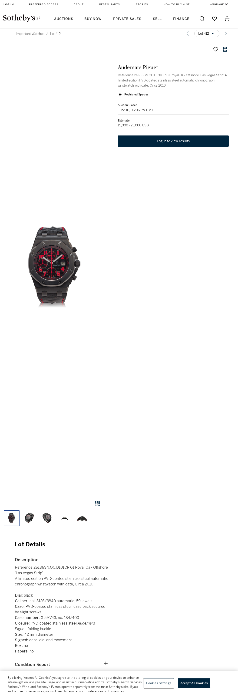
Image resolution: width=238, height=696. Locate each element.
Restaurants (109, 4)
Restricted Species (136, 94)
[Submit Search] (202, 18)
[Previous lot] (187, 33)
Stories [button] (142, 4)
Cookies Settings (158, 683)
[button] (54, 268)
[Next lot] (226, 33)
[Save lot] (215, 49)
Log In (8, 4)
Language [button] (216, 4)
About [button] (79, 4)
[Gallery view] (97, 503)
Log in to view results (173, 141)
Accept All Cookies (194, 683)
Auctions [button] (63, 19)
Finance (181, 19)
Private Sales (127, 19)
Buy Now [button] (93, 19)
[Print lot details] (225, 49)
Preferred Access (43, 4)
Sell (157, 19)
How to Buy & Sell (178, 4)
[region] (119, 683)
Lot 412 (55, 34)
